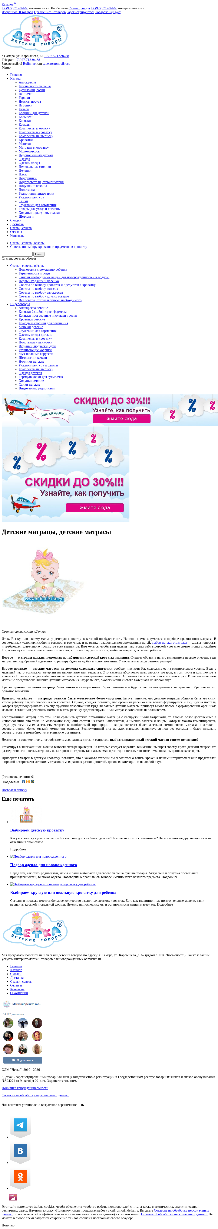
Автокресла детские (33, 308)
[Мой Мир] (32, 781)
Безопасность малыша (35, 86)
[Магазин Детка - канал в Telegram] (20, 1137)
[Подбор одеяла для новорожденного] (38, 856)
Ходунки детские (31, 380)
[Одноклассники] (28, 781)
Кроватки (26, 140)
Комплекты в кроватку (35, 132)
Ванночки (26, 94)
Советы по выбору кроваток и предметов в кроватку (57, 285)
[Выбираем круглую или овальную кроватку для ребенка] (53, 884)
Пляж (23, 174)
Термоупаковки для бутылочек (41, 377)
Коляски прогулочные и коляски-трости (48, 315)
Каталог (7, 4)
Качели (24, 109)
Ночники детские (31, 361)
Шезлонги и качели (33, 357)
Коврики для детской (34, 113)
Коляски (25, 120)
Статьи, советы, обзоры (19, 258)
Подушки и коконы (33, 186)
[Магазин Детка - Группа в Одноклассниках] (20, 1188)
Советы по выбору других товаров (44, 296)
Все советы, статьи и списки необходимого (50, 300)
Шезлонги (26, 216)
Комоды (24, 124)
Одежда (24, 159)
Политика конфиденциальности (25, 1088)
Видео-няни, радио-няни (37, 388)
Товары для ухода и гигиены (39, 209)
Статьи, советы (21, 228)
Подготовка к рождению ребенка (43, 269)
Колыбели (26, 117)
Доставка (17, 224)
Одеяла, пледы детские (35, 334)
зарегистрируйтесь (56, 63)
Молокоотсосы (29, 151)
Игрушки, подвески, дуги (37, 346)
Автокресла (27, 82)
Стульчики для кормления (37, 205)
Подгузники (28, 178)
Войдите (29, 63)
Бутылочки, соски (32, 90)
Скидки (16, 220)
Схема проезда (79, 8)
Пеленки (25, 170)
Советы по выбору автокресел (41, 292)
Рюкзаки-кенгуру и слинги (38, 365)
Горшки (24, 97)
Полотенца (27, 189)
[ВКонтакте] (23, 781)
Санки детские (29, 384)
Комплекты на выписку (36, 136)
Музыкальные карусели (36, 354)
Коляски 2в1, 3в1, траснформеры (43, 311)
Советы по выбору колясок (38, 288)
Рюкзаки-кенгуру (31, 197)
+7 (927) (15, 8)
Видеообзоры (20, 304)
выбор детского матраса (169, 642)
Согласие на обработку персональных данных (35, 1095)
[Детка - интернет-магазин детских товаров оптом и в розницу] (35, 52)
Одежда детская (30, 373)
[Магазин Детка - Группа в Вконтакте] (20, 1162)
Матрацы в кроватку (34, 147)
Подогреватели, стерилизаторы (41, 182)
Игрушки (25, 105)
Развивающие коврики (35, 350)
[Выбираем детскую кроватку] (26, 822)
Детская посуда (30, 101)
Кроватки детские (32, 319)
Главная (16, 74)
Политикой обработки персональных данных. (174, 1214)
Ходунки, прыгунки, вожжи (39, 212)
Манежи (25, 143)
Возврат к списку (14, 790)
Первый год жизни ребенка (39, 281)
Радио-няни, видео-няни (36, 193)
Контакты (17, 235)
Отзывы (16, 232)
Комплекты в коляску (34, 128)
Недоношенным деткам (36, 155)
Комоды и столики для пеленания (43, 323)
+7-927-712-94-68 (56, 56)
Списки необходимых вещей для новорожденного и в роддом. (64, 277)
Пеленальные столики (35, 166)
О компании (19, 993)
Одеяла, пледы (29, 163)
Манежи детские (31, 327)
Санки (23, 201)
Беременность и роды (34, 273)
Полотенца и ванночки (35, 342)
